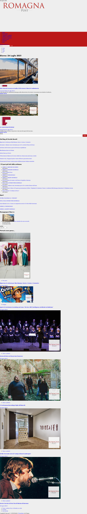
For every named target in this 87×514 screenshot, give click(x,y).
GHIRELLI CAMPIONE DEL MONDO (10, 167)
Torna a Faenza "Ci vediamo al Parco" (10, 190)
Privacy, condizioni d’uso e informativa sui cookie (12, 508)
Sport (3, 42)
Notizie (3, 120)
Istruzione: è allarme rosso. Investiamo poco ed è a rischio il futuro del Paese (17, 145)
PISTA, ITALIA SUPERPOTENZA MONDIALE (12, 183)
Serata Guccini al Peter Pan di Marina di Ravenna (14, 503)
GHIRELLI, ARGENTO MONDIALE (9, 177)
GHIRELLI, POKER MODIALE (8, 175)
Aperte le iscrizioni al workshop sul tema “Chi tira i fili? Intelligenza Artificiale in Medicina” (26, 307)
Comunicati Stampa (4, 91)
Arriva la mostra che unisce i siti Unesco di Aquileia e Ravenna (16, 180)
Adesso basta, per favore (5, 153)
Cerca (1, 133)
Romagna (4, 124)
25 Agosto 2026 (3, 285)
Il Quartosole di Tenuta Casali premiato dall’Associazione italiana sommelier (17, 161)
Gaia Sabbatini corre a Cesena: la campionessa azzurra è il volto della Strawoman (18, 203)
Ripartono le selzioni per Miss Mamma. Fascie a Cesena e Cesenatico (15, 142)
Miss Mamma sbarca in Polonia (7, 150)
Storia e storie (5, 39)
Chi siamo (4, 40)
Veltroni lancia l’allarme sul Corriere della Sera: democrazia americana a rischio (18, 156)
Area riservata (5, 511)
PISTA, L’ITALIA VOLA (7, 172)
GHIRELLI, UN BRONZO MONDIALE (10, 169)
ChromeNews (21, 513)
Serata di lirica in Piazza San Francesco (11, 356)
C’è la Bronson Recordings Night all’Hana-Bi (12, 405)
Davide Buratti (3, 129)
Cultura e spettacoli (6, 36)
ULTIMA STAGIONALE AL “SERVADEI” (8, 198)
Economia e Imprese (7, 38)
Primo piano (5, 34)
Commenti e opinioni (7, 35)
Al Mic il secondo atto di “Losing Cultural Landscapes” (15, 453)
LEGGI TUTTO (3, 93)
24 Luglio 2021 (11, 91)
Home (3, 32)
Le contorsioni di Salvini (7, 127)
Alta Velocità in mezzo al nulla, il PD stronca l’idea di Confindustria (19, 88)
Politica (3, 121)
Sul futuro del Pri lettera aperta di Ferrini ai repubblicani (13, 147)
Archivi (1, 226)
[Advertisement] (43, 22)
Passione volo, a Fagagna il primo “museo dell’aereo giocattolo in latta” (16, 158)
